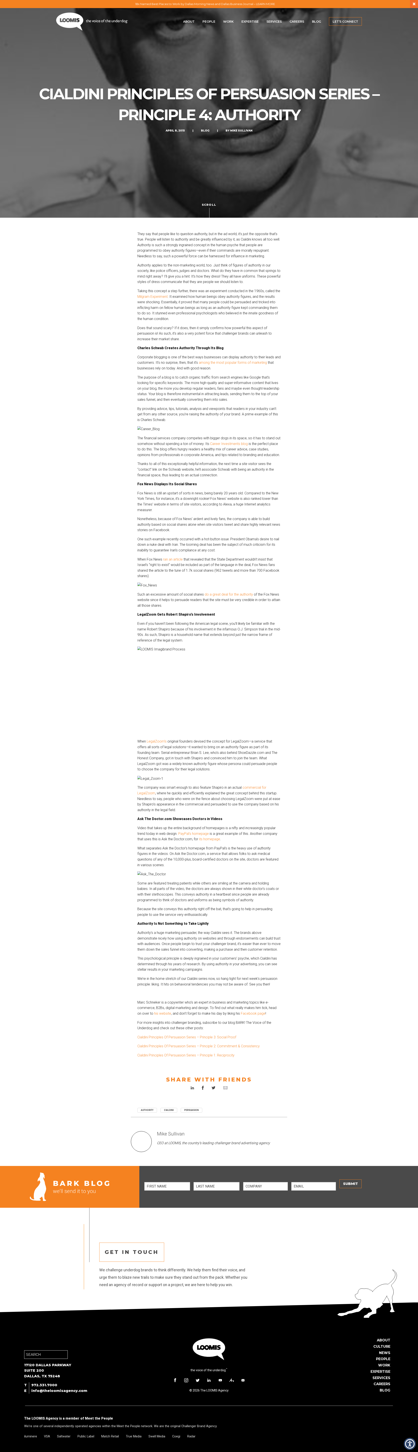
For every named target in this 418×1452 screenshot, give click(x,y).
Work (228, 22)
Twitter (197, 1380)
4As (231, 1380)
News (384, 1353)
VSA (47, 1436)
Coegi (176, 1436)
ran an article (173, 559)
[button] (410, 1444)
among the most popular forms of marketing (233, 362)
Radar (191, 1436)
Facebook (175, 1380)
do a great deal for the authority (229, 594)
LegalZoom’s (157, 741)
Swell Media (156, 1436)
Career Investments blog (229, 444)
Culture (381, 1346)
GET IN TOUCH (132, 1252)
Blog (316, 22)
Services (274, 22)
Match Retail (110, 1436)
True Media (134, 1436)
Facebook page (253, 1013)
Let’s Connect (345, 22)
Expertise (250, 22)
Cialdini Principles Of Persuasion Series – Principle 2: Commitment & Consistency (198, 1046)
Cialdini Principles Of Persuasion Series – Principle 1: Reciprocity (185, 1055)
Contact (243, 1380)
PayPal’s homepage (193, 834)
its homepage (209, 839)
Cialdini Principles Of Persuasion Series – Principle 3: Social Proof (187, 1037)
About (189, 22)
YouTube (220, 1380)
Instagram (186, 1380)
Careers (297, 22)
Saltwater (64, 1436)
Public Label (86, 1436)
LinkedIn (209, 1380)
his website (162, 1013)
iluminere (30, 1436)
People (208, 22)
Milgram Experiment (152, 297)
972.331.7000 (44, 1385)
